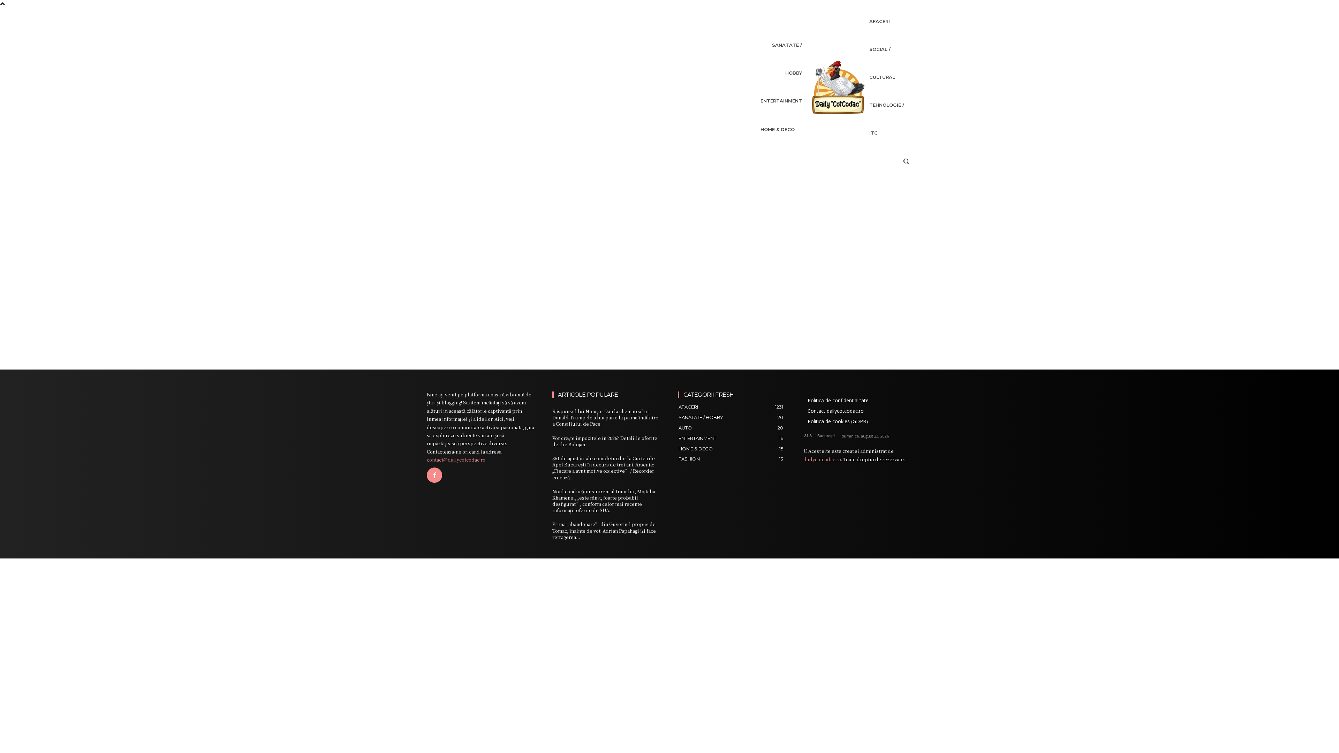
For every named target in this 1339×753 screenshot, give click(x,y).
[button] (906, 161)
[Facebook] (434, 475)
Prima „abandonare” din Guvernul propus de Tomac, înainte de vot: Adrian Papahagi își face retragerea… (604, 530)
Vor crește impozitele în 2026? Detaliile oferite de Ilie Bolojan (604, 441)
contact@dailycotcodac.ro (456, 459)
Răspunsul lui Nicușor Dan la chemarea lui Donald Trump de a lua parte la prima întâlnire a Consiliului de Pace (605, 417)
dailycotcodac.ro (822, 459)
